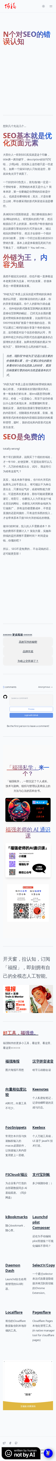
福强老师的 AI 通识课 (28, 832)
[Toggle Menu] (51, 6)
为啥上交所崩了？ (28, 661)
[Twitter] (4, 1443)
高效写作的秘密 (28, 642)
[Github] (16, 1443)
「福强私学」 (23, 767)
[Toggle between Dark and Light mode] (43, 6)
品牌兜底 (28, 651)
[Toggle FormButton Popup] (48, 1453)
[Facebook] (10, 1443)
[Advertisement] (28, 79)
